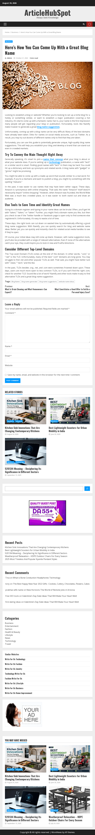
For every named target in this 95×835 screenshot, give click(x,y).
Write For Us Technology (15, 659)
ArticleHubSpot (47, 12)
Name (8, 346)
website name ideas (66, 281)
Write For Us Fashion (13, 664)
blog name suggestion (48, 126)
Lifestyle (19, 421)
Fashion (8, 629)
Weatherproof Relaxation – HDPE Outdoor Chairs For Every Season (36, 556)
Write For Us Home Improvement (18, 693)
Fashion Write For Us (13, 678)
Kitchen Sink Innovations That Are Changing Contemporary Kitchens (25, 410)
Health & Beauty (12, 632)
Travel (8, 644)
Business (9, 41)
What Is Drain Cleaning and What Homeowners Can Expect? (26, 289)
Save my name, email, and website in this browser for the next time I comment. (44, 374)
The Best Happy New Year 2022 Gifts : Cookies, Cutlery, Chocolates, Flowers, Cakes (51, 583)
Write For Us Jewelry (13, 668)
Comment (10, 313)
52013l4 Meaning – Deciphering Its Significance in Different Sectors (25, 451)
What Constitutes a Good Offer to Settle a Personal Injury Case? (72, 289)
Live (89, 24)
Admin (9, 58)
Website (8, 365)
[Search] (84, 24)
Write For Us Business (14, 688)
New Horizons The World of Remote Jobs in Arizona (51, 590)
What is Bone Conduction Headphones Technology (36, 577)
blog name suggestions (48, 281)
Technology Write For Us (15, 673)
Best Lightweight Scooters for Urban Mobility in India (69, 410)
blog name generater (29, 281)
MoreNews (56, 832)
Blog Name (16, 281)
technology (54, 162)
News (7, 638)
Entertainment (11, 626)
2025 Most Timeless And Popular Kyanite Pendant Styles (31, 559)
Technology (20, 462)
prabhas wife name (14, 590)
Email (8, 355)
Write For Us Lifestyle (14, 683)
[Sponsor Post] (87, 488)
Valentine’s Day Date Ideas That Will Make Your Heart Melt (49, 596)
